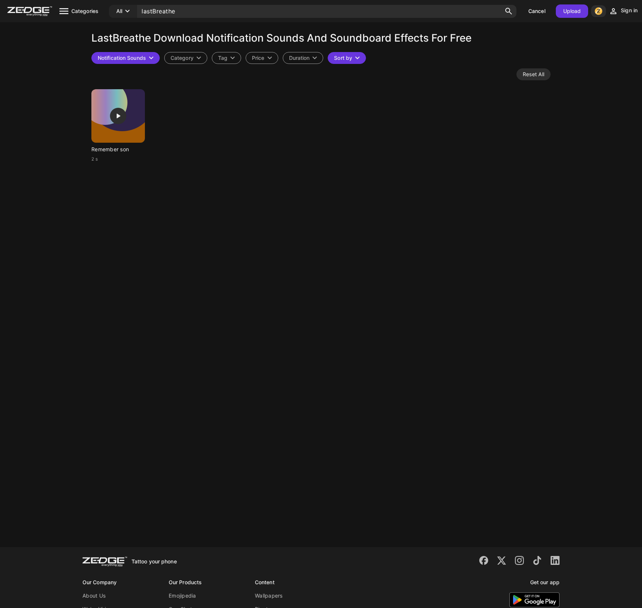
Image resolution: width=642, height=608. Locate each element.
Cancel (536, 11)
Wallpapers (269, 595)
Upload (572, 11)
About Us (94, 595)
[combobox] (226, 58)
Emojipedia (182, 595)
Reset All (533, 74)
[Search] (508, 11)
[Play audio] (118, 116)
